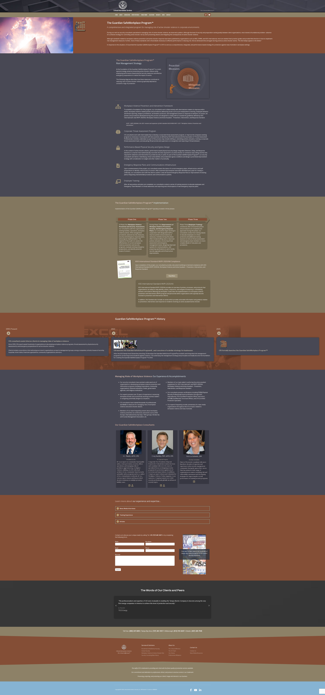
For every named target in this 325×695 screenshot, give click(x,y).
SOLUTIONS (151, 15)
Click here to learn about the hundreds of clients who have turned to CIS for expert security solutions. (194, 553)
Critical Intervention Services (123, 10)
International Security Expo (134, 415)
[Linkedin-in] (200, 690)
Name (117, 541)
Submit (118, 569)
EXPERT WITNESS (135, 15)
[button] (116, 605)
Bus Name (148, 541)
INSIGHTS (158, 15)
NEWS (163, 15)
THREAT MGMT (144, 15)
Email (116, 548)
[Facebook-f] (205, 14)
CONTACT (168, 15)
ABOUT (120, 15)
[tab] (162, 508)
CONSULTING (127, 15)
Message (117, 554)
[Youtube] (209, 14)
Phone (147, 548)
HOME (116, 15)
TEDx (145, 415)
